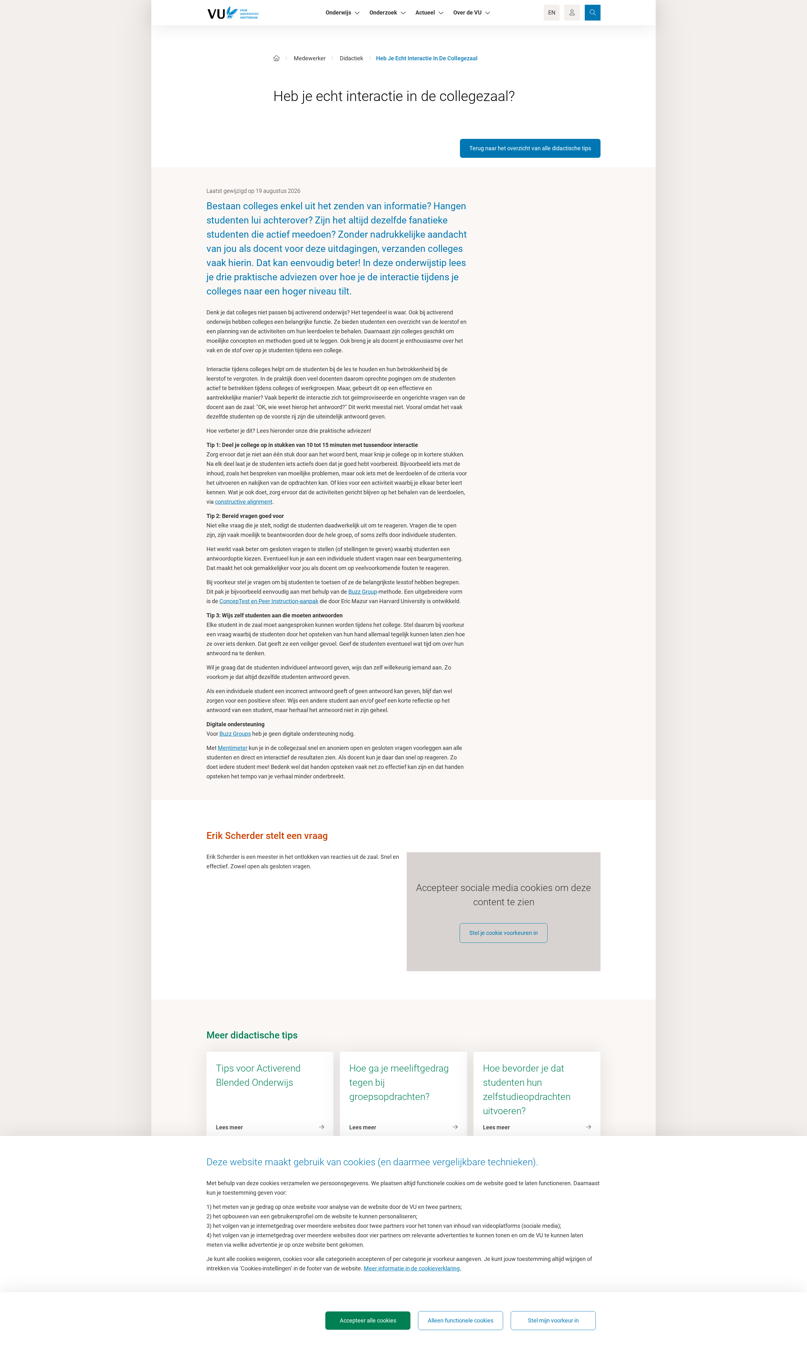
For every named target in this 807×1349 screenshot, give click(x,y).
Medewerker (310, 58)
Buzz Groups (235, 733)
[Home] (276, 58)
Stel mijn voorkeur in (553, 1320)
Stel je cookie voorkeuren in (503, 933)
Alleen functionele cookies (460, 1320)
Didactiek (351, 58)
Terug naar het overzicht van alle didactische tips (530, 148)
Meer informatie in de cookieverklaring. (412, 1268)
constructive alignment (243, 501)
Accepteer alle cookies (368, 1320)
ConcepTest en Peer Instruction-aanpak (268, 601)
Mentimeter (232, 748)
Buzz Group (362, 591)
